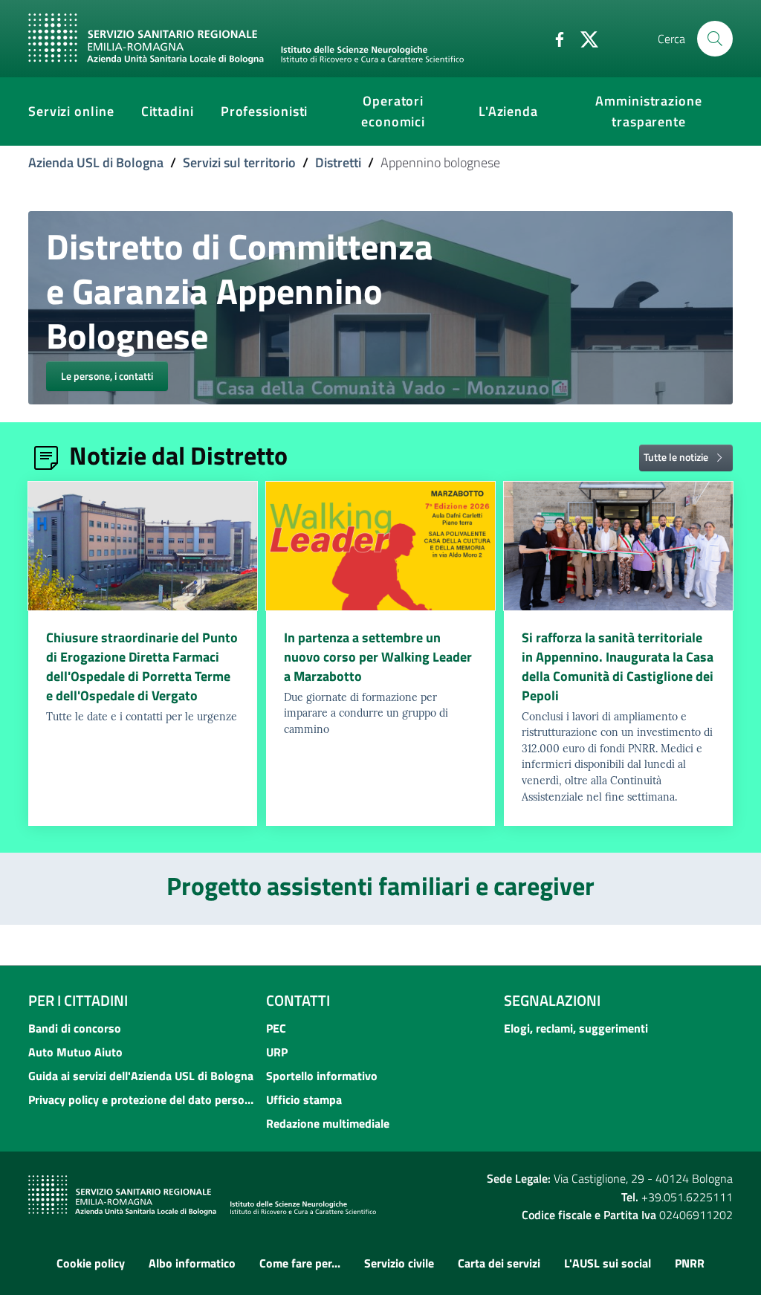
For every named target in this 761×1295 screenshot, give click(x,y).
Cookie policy (90, 1263)
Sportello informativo (322, 1076)
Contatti (298, 1000)
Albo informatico (192, 1263)
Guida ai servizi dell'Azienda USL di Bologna (140, 1076)
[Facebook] (554, 38)
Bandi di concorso (74, 1028)
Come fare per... (299, 1263)
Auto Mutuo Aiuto (75, 1052)
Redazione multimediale (327, 1123)
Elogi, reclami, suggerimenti (576, 1028)
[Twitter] (583, 38)
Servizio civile (399, 1263)
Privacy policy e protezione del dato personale (142, 1099)
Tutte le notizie (677, 456)
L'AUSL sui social (607, 1263)
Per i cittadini (78, 1000)
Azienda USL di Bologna (95, 162)
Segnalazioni (552, 1000)
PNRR (690, 1263)
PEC (276, 1028)
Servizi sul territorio (239, 162)
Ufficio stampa (304, 1099)
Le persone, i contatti (107, 376)
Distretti (338, 162)
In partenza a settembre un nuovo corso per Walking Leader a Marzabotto (378, 656)
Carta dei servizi (499, 1263)
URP (277, 1052)
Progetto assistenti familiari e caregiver (380, 885)
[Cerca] (715, 38)
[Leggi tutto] (142, 546)
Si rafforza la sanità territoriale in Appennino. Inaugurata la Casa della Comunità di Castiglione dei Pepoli (617, 666)
